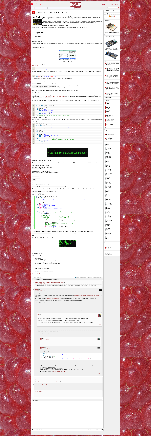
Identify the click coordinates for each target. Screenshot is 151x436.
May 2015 (107, 194)
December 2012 (108, 232)
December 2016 (108, 169)
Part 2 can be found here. (37, 273)
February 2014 (108, 213)
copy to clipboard (41, 123)
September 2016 (109, 173)
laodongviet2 (40, 327)
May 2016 (107, 178)
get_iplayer (108, 104)
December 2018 (108, 148)
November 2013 (108, 217)
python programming (109, 115)
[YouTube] (114, 16)
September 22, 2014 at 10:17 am (40, 290)
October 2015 (108, 187)
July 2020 (107, 144)
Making (107, 112)
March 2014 (108, 212)
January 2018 (108, 156)
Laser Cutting (108, 108)
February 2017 (108, 166)
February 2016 (108, 182)
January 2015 (108, 199)
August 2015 (108, 190)
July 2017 (107, 161)
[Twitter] (112, 16)
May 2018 (107, 152)
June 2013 (108, 224)
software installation (109, 124)
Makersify (107, 131)
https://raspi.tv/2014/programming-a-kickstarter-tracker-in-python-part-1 (49, 381)
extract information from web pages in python (86, 277)
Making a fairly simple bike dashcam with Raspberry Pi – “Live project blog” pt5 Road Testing (112, 76)
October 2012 (108, 234)
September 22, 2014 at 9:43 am (40, 283)
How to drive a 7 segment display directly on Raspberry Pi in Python (111, 90)
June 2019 (108, 145)
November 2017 (108, 157)
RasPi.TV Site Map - (110, 10)
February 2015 (108, 198)
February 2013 (108, 229)
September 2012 (109, 236)
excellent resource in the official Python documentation (55, 96)
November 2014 (108, 202)
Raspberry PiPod (109, 137)
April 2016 (108, 179)
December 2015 (108, 185)
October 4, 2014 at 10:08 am (44, 348)
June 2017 (108, 162)
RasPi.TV (36, 4)
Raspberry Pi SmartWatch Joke (38, 429)
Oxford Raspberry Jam (110, 133)
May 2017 (107, 164)
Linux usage (108, 110)
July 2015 (107, 191)
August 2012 (108, 237)
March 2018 (108, 153)
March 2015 (108, 196)
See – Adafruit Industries (110, 139)
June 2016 (108, 177)
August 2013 (108, 221)
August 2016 (108, 174)
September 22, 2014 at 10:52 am (43, 315)
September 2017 (109, 160)
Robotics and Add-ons (109, 138)
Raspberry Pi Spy (109, 135)
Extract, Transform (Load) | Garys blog (42, 377)
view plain (37, 123)
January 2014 (108, 215)
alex (37, 277)
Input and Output (109, 106)
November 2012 (108, 233)
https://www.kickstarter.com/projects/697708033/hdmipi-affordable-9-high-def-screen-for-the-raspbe (63, 199)
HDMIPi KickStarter (51, 16)
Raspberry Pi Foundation (110, 134)
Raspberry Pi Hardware (110, 119)
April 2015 (108, 195)
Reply (100, 312)
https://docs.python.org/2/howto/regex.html (59, 371)
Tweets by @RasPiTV (108, 97)
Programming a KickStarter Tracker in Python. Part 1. (52, 12)
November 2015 (108, 186)
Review (107, 123)
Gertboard (107, 103)
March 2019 (108, 147)
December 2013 (108, 216)
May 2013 (107, 225)
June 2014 (108, 208)
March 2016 (108, 181)
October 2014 (108, 203)
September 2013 (109, 220)
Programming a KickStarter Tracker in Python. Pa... (44, 384)
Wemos (107, 127)
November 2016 (108, 170)
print (43, 123)
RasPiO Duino (108, 121)
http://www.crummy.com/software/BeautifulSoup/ (53, 298)
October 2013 (108, 219)
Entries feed (108, 246)
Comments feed (108, 247)
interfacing (108, 107)
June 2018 (108, 151)
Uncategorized (108, 125)
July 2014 (107, 207)
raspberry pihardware (109, 120)
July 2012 (107, 238)
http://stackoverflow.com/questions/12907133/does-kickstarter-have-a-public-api (86, 295)
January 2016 (108, 183)
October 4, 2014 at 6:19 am (44, 339)
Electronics (108, 102)
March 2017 (108, 165)
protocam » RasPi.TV (38, 391)
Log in (107, 244)
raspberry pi (108, 116)
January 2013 (108, 230)
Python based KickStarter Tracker (98, 277)
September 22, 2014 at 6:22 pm (40, 379)
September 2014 (109, 204)
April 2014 (108, 211)
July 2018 (107, 149)
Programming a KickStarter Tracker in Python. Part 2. (93, 429)
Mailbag (107, 111)
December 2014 (108, 200)
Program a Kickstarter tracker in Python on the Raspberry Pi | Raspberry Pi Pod (49, 282)
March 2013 (108, 228)
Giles (107, 89)
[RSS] (110, 16)
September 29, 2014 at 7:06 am (40, 392)
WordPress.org (108, 248)
